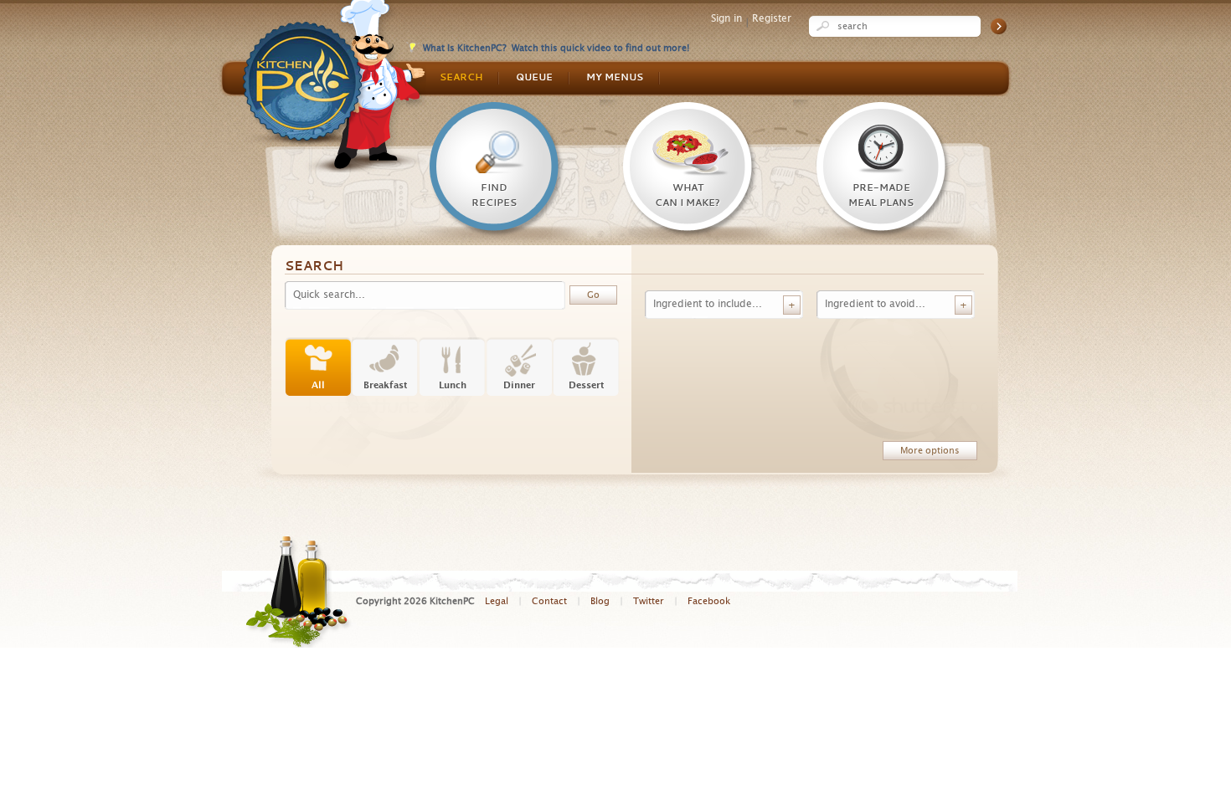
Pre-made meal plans (881, 195)
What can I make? (687, 195)
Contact (549, 601)
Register (771, 18)
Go (999, 26)
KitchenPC (334, 86)
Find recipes (494, 195)
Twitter (648, 601)
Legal (496, 601)
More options (930, 450)
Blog (600, 601)
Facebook (709, 601)
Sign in (726, 18)
